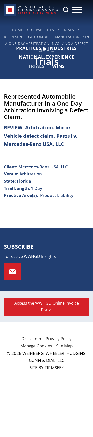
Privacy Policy (59, 338)
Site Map (64, 346)
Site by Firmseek (47, 367)
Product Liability (56, 195)
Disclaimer (31, 338)
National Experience (46, 57)
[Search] (66, 9)
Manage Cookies (36, 346)
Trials (68, 29)
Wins (58, 66)
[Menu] (77, 10)
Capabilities (42, 29)
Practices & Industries (46, 48)
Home (17, 29)
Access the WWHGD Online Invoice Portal (46, 306)
